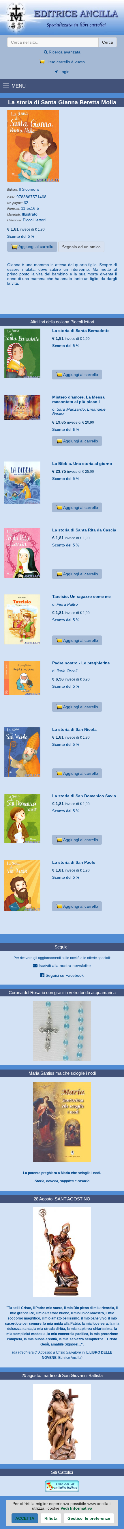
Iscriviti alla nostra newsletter (64, 965)
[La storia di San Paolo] (26, 885)
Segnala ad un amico (81, 246)
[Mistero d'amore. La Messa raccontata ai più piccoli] (26, 407)
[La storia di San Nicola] (26, 752)
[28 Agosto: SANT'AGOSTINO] (62, 1252)
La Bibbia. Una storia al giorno (82, 463)
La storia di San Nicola (74, 729)
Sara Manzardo (71, 409)
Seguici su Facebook (64, 975)
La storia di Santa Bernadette (81, 330)
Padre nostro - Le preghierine (81, 663)
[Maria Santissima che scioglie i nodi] (62, 1122)
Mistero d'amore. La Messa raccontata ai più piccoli (78, 399)
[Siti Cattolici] (62, 1486)
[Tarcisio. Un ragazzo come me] (26, 619)
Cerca (107, 42)
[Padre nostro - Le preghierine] (26, 678)
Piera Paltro (67, 604)
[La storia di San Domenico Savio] (26, 818)
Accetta (24, 1518)
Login (63, 71)
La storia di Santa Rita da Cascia (84, 530)
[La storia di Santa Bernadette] (26, 353)
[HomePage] (62, 17)
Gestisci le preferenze (88, 1518)
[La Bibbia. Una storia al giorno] (26, 483)
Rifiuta (50, 1518)
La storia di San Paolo (73, 862)
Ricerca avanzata (64, 52)
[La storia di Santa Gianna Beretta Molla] (62, 146)
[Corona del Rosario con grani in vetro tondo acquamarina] (62, 1030)
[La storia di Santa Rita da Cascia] (26, 553)
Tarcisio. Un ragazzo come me (81, 596)
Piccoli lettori (34, 220)
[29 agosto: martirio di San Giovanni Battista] (62, 1421)
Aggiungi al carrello (35, 246)
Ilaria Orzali (67, 670)
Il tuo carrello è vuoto (65, 62)
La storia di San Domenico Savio (84, 796)
